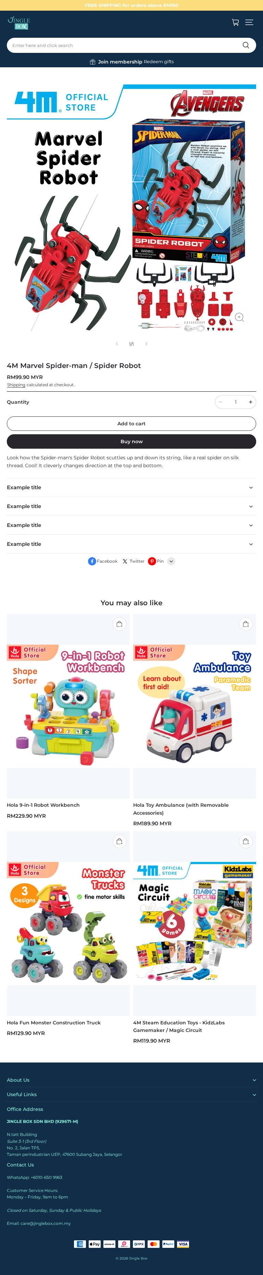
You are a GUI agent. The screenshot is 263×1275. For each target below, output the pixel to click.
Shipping (16, 384)
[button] (249, 22)
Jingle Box (138, 1258)
